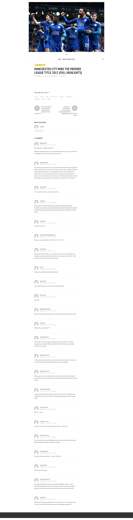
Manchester (70, 96)
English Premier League (69, 59)
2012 (37, 96)
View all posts (39, 131)
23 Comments (63, 76)
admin (49, 76)
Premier (38, 99)
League (62, 96)
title (44, 99)
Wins (50, 99)
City (43, 96)
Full (48, 96)
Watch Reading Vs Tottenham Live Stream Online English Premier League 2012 (42, 110)
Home (59, 59)
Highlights (55, 96)
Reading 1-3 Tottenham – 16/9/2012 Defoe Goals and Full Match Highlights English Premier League (68, 111)
